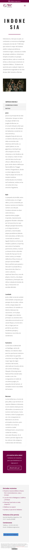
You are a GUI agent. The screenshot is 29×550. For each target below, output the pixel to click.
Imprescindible (11, 102)
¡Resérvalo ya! (14, 468)
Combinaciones (11, 105)
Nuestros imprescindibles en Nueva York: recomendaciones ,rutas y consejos (14, 493)
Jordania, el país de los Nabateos (13, 509)
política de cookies (20, 546)
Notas (7, 108)
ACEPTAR (14, 548)
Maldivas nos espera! (10, 507)
